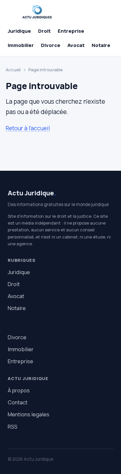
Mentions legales (28, 414)
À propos (19, 390)
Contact (17, 402)
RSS (12, 426)
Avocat (76, 45)
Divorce (50, 45)
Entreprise (71, 31)
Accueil (13, 70)
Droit (44, 31)
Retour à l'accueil (28, 128)
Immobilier (21, 45)
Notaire (101, 45)
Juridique (19, 31)
